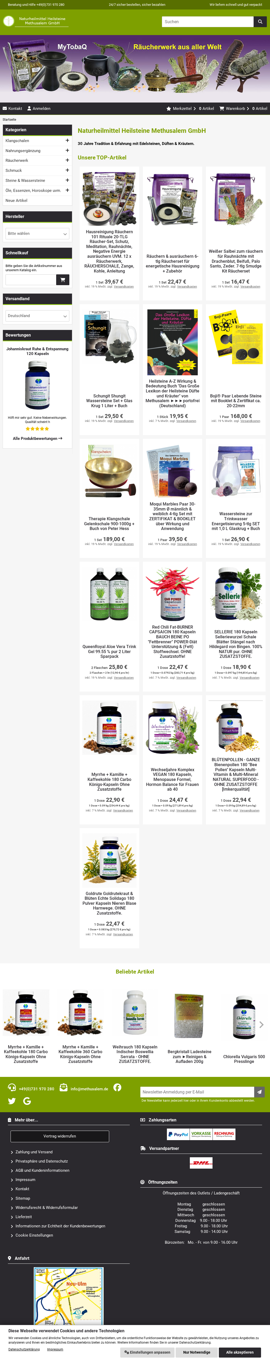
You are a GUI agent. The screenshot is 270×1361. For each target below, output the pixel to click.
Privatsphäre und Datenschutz (42, 1161)
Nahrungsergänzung (23, 150)
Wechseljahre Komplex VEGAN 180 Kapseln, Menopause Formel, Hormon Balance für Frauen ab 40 (172, 779)
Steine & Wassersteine (25, 180)
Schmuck (14, 170)
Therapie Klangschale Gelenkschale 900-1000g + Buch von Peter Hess (109, 524)
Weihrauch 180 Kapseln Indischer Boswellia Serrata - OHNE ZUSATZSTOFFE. (80, 1054)
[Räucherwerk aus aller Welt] (135, 99)
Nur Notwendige (196, 1352)
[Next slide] (261, 1024)
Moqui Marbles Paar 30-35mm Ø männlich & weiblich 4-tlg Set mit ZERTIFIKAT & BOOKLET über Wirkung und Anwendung (172, 516)
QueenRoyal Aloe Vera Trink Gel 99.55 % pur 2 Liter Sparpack (109, 651)
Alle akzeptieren (240, 1352)
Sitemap (23, 1198)
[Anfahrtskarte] (69, 1269)
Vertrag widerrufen (60, 1136)
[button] (37, 233)
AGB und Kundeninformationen (42, 1170)
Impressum (25, 1179)
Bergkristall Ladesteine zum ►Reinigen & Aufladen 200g (135, 1056)
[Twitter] (13, 1101)
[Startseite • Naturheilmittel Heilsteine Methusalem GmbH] (36, 21)
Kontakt (22, 1189)
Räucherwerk (17, 160)
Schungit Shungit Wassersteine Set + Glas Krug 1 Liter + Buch (109, 401)
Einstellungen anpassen (149, 1352)
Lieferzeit (24, 1216)
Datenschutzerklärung (24, 1349)
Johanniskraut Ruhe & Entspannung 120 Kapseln (37, 351)
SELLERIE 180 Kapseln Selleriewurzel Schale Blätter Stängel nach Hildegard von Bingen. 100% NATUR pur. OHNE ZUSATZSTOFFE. (235, 644)
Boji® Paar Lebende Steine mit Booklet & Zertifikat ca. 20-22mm (236, 401)
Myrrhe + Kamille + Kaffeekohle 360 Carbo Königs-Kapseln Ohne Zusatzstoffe (26, 1054)
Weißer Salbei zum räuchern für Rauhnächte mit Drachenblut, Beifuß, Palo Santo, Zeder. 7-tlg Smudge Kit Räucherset (236, 261)
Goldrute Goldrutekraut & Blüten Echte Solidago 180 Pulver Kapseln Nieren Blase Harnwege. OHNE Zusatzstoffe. (109, 903)
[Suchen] (260, 22)
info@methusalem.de (89, 1089)
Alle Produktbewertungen (35, 438)
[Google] (28, 1101)
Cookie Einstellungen (34, 1235)
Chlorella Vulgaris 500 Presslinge (189, 1059)
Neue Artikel (16, 200)
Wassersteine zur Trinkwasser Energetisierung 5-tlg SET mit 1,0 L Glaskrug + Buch (236, 521)
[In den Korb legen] (62, 280)
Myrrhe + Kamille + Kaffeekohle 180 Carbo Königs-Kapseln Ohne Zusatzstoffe (109, 782)
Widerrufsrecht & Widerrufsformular (47, 1207)
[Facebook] (118, 1087)
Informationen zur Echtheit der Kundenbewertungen (60, 1226)
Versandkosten (124, 286)
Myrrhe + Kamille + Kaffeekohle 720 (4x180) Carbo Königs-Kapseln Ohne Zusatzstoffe (244, 1052)
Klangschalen (17, 140)
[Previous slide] (9, 1024)
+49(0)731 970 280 (36, 1089)
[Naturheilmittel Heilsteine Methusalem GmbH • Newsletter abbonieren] (259, 1092)
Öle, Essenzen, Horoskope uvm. (33, 190)
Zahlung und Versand (34, 1152)
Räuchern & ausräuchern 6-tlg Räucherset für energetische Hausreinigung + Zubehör (172, 264)
